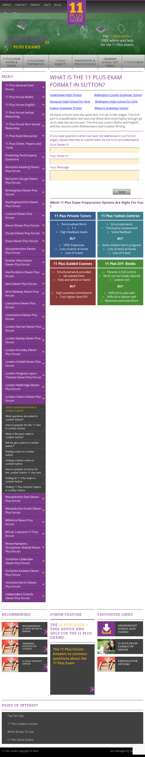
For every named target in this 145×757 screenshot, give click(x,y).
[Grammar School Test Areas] (106, 653)
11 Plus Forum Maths (19, 97)
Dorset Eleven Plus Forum (22, 233)
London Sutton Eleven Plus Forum (23, 399)
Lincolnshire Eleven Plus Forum (21, 317)
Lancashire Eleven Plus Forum (20, 305)
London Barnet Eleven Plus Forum (23, 328)
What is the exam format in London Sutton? (21, 409)
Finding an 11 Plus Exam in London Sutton (20, 479)
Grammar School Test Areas (110, 62)
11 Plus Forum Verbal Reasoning (19, 114)
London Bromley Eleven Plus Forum (21, 352)
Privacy (35, 4)
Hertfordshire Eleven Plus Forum (22, 274)
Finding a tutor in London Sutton (19, 453)
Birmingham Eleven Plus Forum (21, 192)
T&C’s (47, 4)
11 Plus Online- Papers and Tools (23, 146)
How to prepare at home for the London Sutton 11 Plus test (23, 471)
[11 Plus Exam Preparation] (106, 671)
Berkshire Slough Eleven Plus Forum (21, 181)
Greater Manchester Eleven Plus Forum (18, 262)
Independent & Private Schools (85, 62)
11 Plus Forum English (20, 105)
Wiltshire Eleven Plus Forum (19, 522)
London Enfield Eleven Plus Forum (23, 364)
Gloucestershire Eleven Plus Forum (20, 251)
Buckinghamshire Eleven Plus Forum (21, 204)
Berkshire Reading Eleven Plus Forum (22, 169)
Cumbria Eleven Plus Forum (18, 216)
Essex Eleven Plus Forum (21, 241)
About (7, 4)
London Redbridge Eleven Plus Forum (22, 387)
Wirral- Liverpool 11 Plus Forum (21, 534)
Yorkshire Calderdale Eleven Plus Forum (19, 561)
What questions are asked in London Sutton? (21, 417)
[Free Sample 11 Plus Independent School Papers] (106, 635)
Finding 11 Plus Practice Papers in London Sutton (23, 488)
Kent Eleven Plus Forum (21, 284)
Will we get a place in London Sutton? (22, 444)
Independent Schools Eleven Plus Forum (19, 596)
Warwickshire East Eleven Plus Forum (22, 499)
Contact (21, 4)
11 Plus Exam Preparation (35, 62)
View (92, 689)
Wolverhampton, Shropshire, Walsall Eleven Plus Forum (22, 547)
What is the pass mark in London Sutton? (19, 435)
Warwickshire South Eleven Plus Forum (23, 510)
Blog (57, 4)
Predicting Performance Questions (21, 157)
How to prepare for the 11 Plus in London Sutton (23, 426)
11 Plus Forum (133, 62)
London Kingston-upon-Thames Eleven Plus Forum (23, 375)
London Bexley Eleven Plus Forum (23, 340)
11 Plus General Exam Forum (19, 87)
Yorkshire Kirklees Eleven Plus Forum (22, 573)
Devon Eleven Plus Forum (22, 225)
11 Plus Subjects (60, 62)
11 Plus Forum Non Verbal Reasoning (22, 126)
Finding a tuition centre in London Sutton (19, 462)
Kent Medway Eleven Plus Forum (22, 293)
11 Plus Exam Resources (21, 136)
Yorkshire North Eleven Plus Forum (20, 584)
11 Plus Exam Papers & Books (11, 62)
